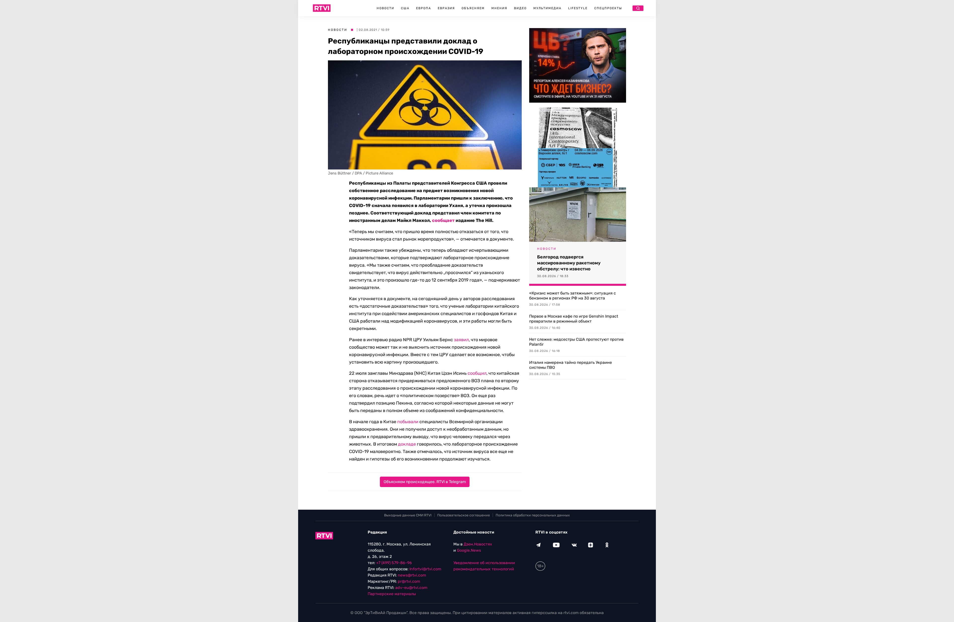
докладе (407, 444)
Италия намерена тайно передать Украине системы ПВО (570, 365)
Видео (520, 8)
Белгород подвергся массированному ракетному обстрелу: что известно (568, 263)
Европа (423, 8)
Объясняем (473, 8)
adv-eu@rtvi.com (411, 587)
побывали (407, 421)
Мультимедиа (547, 8)
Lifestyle (578, 8)
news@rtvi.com (412, 575)
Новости (385, 8)
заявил (461, 339)
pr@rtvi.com (409, 581)
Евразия (446, 8)
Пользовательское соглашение (463, 515)
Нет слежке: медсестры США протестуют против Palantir (576, 342)
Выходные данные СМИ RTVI (408, 515)
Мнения (499, 8)
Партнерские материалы (392, 593)
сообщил (477, 373)
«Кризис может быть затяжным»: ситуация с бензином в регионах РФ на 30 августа (572, 295)
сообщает (443, 220)
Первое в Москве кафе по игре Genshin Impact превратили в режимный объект (573, 319)
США (405, 8)
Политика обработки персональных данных (533, 515)
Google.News (469, 550)
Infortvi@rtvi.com (425, 569)
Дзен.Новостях (478, 544)
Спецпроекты (608, 8)
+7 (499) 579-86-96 (394, 562)
